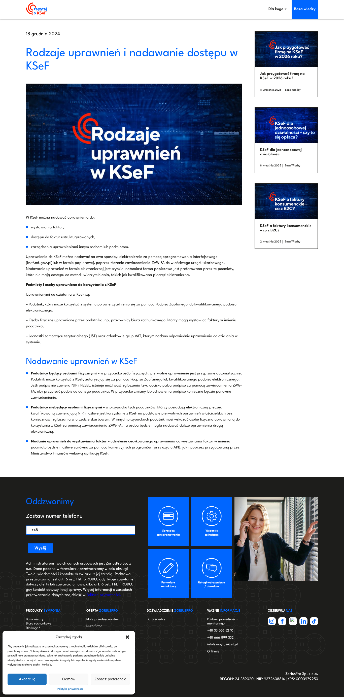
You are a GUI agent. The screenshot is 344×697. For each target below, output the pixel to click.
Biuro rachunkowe (38, 623)
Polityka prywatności (70, 689)
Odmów (68, 679)
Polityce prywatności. (103, 595)
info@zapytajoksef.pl (222, 644)
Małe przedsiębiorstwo (102, 619)
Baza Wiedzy (293, 90)
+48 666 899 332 (220, 637)
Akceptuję (27, 679)
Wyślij (40, 548)
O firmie (213, 651)
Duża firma (94, 626)
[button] (127, 637)
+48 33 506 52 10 (220, 630)
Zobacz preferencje (110, 679)
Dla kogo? (33, 628)
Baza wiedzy (305, 9)
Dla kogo (275, 9)
